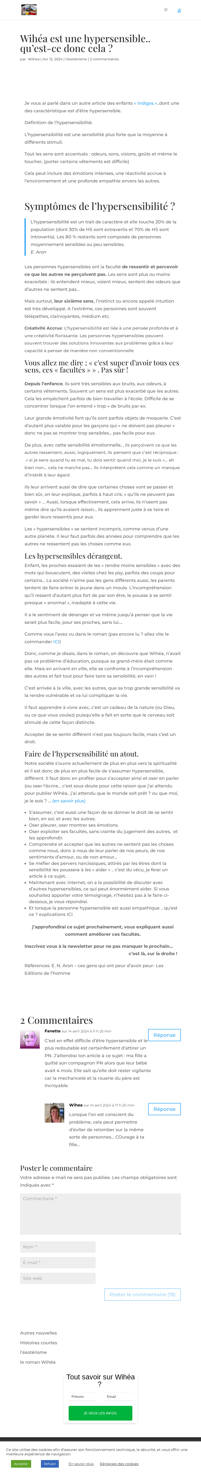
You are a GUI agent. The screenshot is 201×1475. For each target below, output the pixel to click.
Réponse (164, 1035)
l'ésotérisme (76, 59)
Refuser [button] (50, 1464)
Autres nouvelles (38, 1333)
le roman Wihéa (38, 1362)
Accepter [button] (21, 1464)
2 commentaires (104, 59)
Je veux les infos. (100, 1413)
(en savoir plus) (69, 801)
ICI (56, 641)
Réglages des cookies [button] (119, 1464)
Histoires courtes (38, 1343)
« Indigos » (145, 103)
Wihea (33, 59)
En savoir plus (81, 1464)
